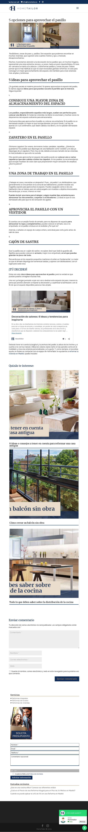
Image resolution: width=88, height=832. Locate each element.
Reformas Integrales (20, 698)
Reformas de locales (20, 701)
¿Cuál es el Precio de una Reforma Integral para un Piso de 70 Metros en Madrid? (42, 791)
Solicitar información (21, 778)
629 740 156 (15, 2)
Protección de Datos (36, 774)
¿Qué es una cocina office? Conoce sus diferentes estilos (33, 788)
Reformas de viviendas (21, 703)
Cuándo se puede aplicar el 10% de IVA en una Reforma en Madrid (36, 794)
